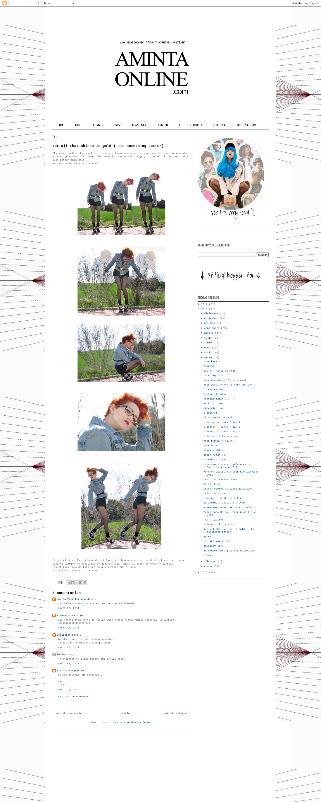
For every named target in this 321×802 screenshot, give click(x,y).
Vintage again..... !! (220, 399)
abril (208, 352)
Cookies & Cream (215, 459)
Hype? (207, 536)
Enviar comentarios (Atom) (133, 722)
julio (208, 338)
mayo (208, 347)
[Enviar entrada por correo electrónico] (60, 583)
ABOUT (79, 125)
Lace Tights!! (213, 375)
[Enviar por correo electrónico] (68, 582)
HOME (61, 125)
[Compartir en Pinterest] (85, 582)
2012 (205, 304)
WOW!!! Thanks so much (220, 371)
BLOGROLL (162, 125)
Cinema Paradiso (215, 389)
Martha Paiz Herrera (71, 599)
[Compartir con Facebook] (81, 582)
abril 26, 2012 (68, 689)
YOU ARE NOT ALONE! (217, 541)
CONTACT (98, 125)
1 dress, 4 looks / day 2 (222, 431)
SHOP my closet (246, 125)
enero (208, 566)
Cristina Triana (215, 493)
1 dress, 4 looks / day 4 (222, 422)
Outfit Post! (213, 484)
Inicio (125, 713)
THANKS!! (210, 366)
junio (208, 342)
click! (208, 555)
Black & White (213, 450)
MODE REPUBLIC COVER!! (220, 441)
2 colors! (210, 413)
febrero (210, 561)
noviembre (211, 318)
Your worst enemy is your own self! (229, 385)
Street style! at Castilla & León (228, 489)
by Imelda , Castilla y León (224, 503)
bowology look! (214, 546)
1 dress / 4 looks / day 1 (223, 436)
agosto (209, 333)
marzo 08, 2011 (68, 627)
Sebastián (64, 635)
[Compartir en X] (76, 582)
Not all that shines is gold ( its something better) (229, 530)
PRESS (117, 125)
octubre (210, 323)
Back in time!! (214, 403)
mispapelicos (66, 615)
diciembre (211, 313)
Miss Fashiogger (68, 670)
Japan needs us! (215, 455)
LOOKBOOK (196, 125)
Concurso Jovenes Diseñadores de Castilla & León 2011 (227, 466)
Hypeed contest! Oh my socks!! (226, 380)
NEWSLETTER (139, 125)
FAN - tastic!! (214, 520)
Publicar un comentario (74, 696)
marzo (208, 357)
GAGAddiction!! (214, 408)
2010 (205, 572)
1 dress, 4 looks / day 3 (222, 427)
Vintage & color (215, 394)
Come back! (211, 361)
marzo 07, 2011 (68, 608)
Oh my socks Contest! (219, 417)
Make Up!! (210, 445)
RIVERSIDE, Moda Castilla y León (227, 507)
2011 (205, 309)
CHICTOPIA (219, 125)
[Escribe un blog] (72, 582)
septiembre (212, 328)
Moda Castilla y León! (220, 524)
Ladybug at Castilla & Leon (223, 498)
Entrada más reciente (71, 713)
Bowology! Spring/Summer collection (229, 550)
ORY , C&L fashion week (220, 479)
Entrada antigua (175, 713)
